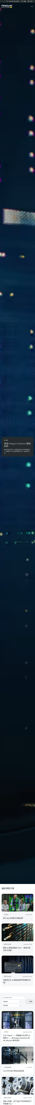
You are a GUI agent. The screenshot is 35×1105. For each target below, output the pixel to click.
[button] (31, 1)
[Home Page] (7, 6)
